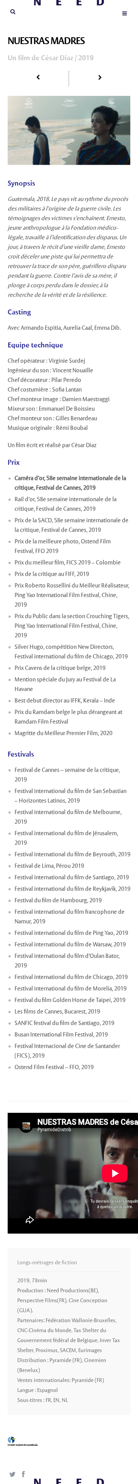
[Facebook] (23, 1474)
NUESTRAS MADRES (46, 41)
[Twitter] (12, 1474)
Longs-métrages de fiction (47, 1262)
